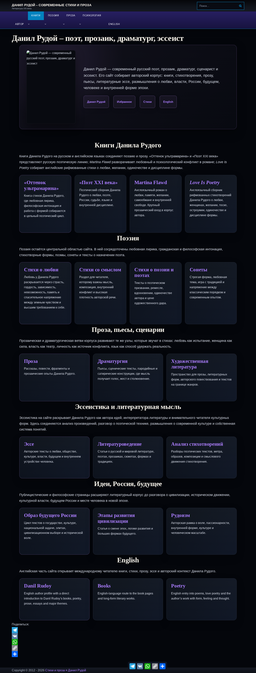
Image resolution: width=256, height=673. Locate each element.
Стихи (147, 101)
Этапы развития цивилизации (116, 518)
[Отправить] (128, 654)
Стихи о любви (41, 269)
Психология (92, 15)
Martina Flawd (150, 182)
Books (104, 586)
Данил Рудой (96, 101)
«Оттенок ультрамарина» (41, 185)
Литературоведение (120, 444)
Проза (70, 15)
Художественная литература (189, 364)
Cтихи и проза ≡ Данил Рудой (65, 670)
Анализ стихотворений (197, 444)
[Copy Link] (128, 648)
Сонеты (198, 269)
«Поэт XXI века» (98, 182)
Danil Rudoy (37, 586)
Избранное (124, 101)
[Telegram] (128, 630)
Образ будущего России (50, 515)
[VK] (128, 636)
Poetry (178, 586)
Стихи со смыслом (100, 269)
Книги (35, 15)
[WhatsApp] (128, 642)
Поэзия (53, 15)
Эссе (29, 444)
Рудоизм (180, 515)
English (114, 24)
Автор (19, 24)
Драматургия (113, 361)
